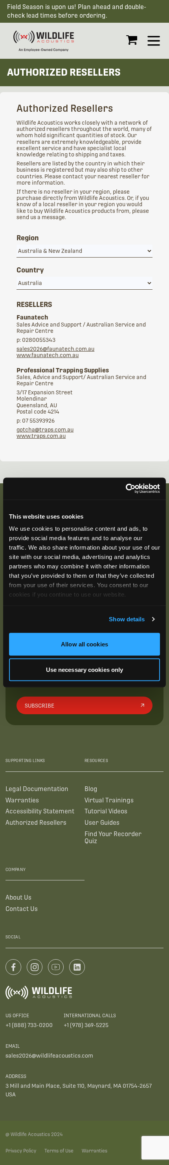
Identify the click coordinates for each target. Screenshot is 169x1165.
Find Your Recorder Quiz (112, 837)
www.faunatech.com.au (48, 355)
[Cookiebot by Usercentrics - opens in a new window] (125, 489)
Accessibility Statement (40, 811)
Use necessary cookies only (84, 669)
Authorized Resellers (36, 822)
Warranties (22, 800)
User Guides (101, 822)
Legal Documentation (37, 789)
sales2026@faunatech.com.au (55, 349)
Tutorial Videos (105, 811)
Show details (127, 619)
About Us (18, 897)
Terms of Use (58, 1151)
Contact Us (22, 909)
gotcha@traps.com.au (45, 429)
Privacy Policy (21, 1151)
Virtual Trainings (109, 800)
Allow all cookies (84, 644)
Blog (90, 789)
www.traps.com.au (41, 436)
